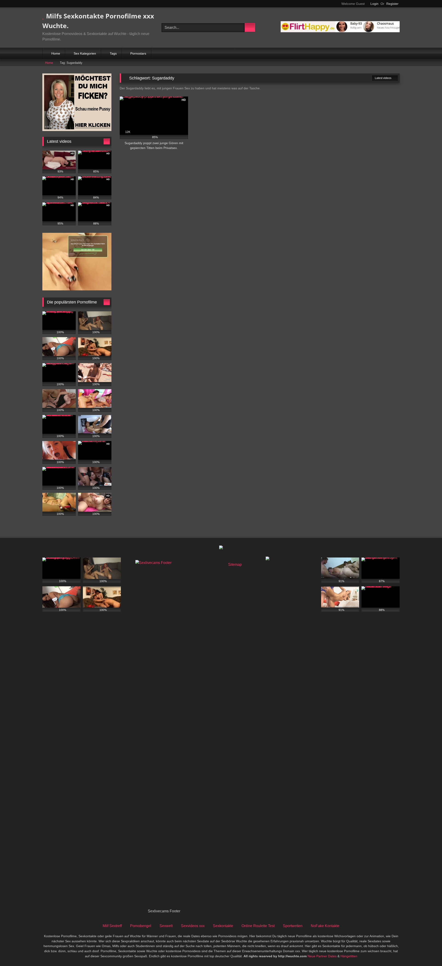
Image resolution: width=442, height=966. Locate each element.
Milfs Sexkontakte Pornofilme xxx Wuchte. (98, 21)
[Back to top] (428, 952)
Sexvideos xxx (193, 926)
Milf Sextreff (112, 926)
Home (55, 53)
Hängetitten (348, 956)
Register (392, 4)
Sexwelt (166, 926)
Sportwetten (292, 926)
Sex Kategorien (85, 53)
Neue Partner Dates (322, 956)
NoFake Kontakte (325, 926)
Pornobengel (140, 926)
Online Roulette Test (258, 926)
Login (374, 4)
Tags (113, 53)
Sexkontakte (223, 926)
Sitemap (235, 564)
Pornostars (138, 53)
